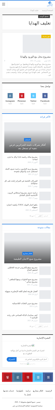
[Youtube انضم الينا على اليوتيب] (27, 377)
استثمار (27, 140)
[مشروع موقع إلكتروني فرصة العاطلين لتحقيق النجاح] (45, 270)
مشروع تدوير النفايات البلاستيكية (25, 303)
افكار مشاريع (27, 253)
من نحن (15, 406)
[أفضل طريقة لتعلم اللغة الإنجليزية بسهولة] (45, 294)
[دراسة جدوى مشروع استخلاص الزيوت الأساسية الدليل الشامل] (45, 196)
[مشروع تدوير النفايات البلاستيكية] (45, 306)
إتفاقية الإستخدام (24, 406)
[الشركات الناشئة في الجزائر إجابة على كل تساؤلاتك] (45, 184)
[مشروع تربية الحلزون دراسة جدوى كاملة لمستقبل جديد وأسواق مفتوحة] (45, 172)
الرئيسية (49, 391)
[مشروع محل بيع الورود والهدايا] (37, 44)
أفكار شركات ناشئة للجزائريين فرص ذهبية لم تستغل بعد (27, 147)
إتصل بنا (27, 395)
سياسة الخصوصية (36, 406)
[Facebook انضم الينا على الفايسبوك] (48, 377)
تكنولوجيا (19, 391)
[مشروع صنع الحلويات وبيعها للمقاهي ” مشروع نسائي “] (45, 282)
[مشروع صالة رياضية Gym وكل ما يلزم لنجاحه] (45, 160)
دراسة (28, 391)
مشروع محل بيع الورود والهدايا (35, 56)
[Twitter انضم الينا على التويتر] (37, 377)
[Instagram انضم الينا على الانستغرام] (17, 377)
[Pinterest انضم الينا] (7, 377)
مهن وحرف (46, 36)
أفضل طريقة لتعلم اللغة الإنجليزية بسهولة (21, 291)
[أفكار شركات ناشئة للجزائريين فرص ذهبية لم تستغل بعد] (27, 137)
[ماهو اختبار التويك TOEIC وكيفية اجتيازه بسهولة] (45, 208)
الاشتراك (11, 359)
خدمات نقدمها (8, 391)
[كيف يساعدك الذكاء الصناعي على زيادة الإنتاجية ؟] (45, 318)
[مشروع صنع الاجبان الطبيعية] (27, 248)
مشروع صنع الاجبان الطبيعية (28, 259)
